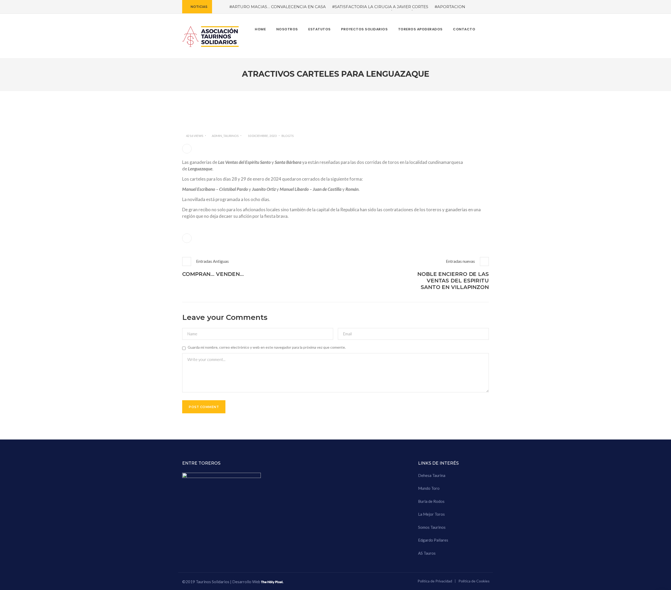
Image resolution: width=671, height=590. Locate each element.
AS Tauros (427, 553)
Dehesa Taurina (431, 475)
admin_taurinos (225, 136)
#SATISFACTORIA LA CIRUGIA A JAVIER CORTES (380, 6)
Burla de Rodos (431, 501)
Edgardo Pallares (433, 540)
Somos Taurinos (432, 527)
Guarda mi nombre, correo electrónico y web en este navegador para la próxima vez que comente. (267, 347)
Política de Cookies (474, 581)
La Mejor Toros (431, 514)
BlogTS (288, 136)
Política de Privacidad (435, 581)
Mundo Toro (429, 488)
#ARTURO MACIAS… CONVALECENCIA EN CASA (277, 6)
